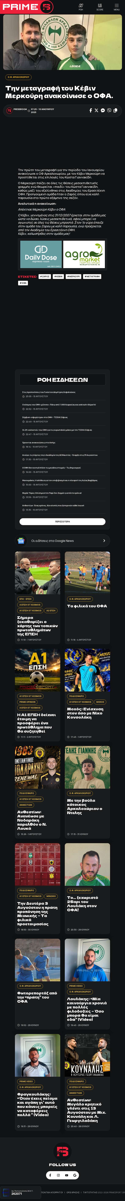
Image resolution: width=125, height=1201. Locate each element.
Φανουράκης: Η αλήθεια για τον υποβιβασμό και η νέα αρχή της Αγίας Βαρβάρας (59, 480)
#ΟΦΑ (23, 283)
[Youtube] (66, 1175)
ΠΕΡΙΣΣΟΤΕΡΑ (62, 521)
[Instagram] (58, 1175)
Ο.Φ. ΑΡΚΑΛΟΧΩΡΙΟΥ (18, 77)
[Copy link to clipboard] (115, 110)
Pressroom (20, 109)
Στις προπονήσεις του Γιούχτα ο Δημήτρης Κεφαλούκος (48, 392)
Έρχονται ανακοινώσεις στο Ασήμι (38, 442)
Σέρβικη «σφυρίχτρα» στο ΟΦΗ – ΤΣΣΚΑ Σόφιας (45, 417)
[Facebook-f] (50, 1175)
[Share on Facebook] (90, 110)
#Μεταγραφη (92, 276)
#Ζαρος (44, 276)
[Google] (75, 1175)
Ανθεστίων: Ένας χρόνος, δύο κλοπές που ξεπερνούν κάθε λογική (53, 505)
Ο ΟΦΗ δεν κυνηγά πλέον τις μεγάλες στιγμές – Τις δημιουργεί (51, 467)
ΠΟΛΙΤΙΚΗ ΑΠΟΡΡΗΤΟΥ (52, 1192)
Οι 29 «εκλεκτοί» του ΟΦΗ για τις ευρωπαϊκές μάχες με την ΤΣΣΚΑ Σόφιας (57, 430)
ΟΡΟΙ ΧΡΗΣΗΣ (73, 1192)
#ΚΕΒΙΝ (58, 276)
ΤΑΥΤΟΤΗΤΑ (89, 1192)
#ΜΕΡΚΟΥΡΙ (73, 276)
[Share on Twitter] (96, 110)
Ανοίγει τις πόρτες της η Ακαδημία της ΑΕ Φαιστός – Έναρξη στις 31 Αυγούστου (60, 455)
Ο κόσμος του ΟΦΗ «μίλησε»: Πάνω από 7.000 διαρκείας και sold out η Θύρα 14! (59, 404)
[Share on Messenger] (103, 110)
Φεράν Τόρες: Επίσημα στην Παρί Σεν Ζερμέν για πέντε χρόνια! (52, 493)
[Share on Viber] (109, 110)
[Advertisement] (62, 142)
